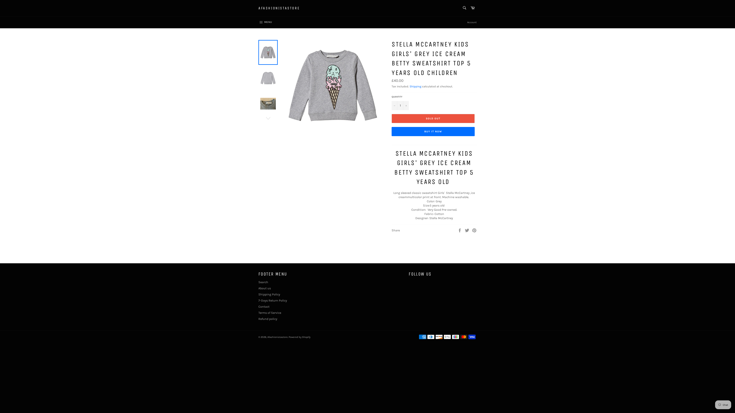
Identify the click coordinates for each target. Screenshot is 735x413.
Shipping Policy (269, 294)
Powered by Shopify (299, 337)
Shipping (415, 86)
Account (472, 22)
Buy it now (433, 131)
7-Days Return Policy (272, 300)
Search (263, 282)
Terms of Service (269, 313)
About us (264, 288)
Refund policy (267, 319)
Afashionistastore (279, 8)
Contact (264, 306)
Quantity (397, 96)
